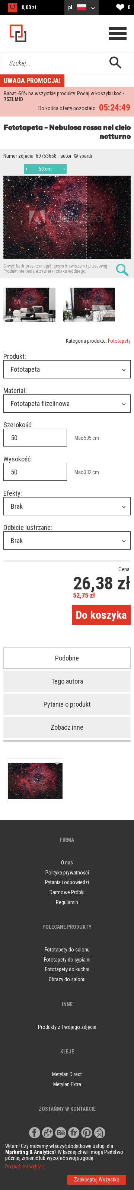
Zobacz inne (67, 727)
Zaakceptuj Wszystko (96, 1180)
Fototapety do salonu (67, 950)
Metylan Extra (67, 1084)
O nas (67, 863)
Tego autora (67, 681)
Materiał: (15, 390)
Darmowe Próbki (67, 892)
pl (70, 7)
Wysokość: (17, 459)
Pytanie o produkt (67, 704)
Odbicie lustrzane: (27, 527)
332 (88, 472)
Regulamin (67, 902)
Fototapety (119, 341)
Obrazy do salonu (67, 979)
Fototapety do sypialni (67, 960)
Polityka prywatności (67, 873)
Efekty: (12, 493)
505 (88, 438)
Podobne (67, 658)
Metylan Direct (67, 1074)
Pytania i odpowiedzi (67, 882)
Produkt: (14, 356)
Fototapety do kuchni (67, 969)
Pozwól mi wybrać (24, 1167)
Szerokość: (18, 425)
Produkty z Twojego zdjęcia (67, 1027)
